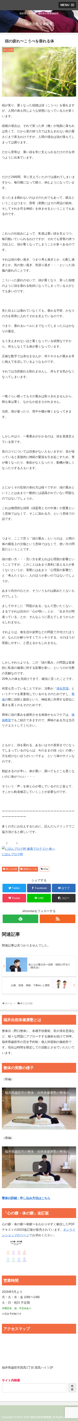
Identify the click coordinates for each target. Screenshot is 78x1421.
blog (46, 869)
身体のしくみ (30, 869)
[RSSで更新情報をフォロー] (57, 919)
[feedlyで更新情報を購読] (20, 919)
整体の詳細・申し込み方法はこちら (26, 1198)
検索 (72, 1388)
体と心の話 (11, 869)
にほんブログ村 (12, 854)
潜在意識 (62, 688)
